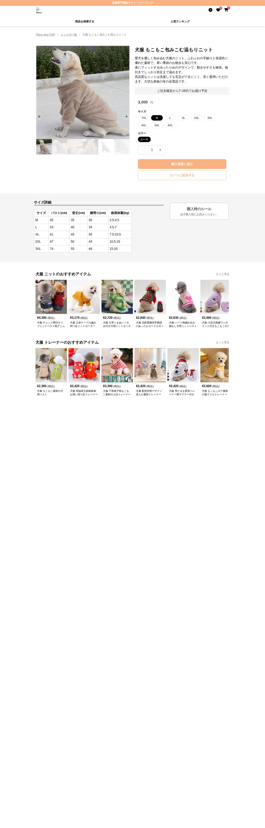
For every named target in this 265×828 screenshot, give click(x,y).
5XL (157, 125)
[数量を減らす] (143, 150)
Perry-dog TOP (45, 34)
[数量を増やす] (160, 150)
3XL (209, 117)
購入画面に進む (182, 164)
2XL (196, 117)
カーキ (144, 139)
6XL (170, 125)
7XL (143, 117)
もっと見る (222, 273)
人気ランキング (180, 21)
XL (183, 117)
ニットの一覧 (69, 34)
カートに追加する (182, 175)
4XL (143, 125)
